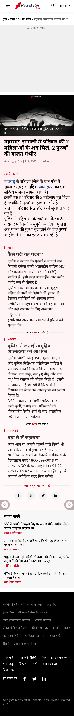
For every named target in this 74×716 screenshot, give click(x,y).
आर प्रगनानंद (11, 549)
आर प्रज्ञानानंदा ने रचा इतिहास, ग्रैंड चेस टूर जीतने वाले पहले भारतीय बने (35, 543)
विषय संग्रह (9, 670)
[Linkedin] (55, 496)
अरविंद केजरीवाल (12, 604)
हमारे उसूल (9, 664)
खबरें (12, 19)
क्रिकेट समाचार (40, 628)
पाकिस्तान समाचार (35, 636)
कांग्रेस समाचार (34, 604)
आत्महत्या (46, 186)
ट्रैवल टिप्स (8, 612)
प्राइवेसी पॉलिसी (28, 658)
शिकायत (23, 664)
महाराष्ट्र (9, 181)
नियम (44, 658)
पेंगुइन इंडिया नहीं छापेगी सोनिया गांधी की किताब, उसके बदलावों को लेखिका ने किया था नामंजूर (36, 559)
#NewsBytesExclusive (32, 612)
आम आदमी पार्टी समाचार (16, 620)
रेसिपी (6, 644)
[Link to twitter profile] (34, 679)
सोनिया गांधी (11, 566)
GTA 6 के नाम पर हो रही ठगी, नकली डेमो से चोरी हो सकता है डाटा (35, 576)
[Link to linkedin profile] (44, 679)
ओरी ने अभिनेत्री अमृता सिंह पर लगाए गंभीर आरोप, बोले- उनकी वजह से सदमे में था (36, 526)
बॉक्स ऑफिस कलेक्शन (15, 628)
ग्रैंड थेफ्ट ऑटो (12, 582)
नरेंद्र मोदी (51, 604)
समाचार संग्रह (50, 664)
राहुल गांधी (55, 636)
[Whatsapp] (31, 496)
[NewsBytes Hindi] (27, 6)
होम (5, 19)
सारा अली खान (13, 533)
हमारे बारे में (9, 658)
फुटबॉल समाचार (61, 628)
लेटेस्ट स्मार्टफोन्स (12, 636)
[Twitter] (43, 496)
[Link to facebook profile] (24, 679)
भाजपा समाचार (43, 620)
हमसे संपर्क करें (59, 658)
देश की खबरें (24, 19)
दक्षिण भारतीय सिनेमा (25, 644)
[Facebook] (18, 496)
